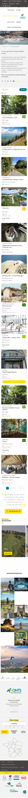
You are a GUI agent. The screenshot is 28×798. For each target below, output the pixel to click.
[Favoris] (21, 6)
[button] (24, 7)
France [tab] (4, 732)
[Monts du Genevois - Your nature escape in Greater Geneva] (22, 16)
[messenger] (25, 793)
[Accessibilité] (19, 7)
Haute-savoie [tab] (23, 732)
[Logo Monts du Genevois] (14, 690)
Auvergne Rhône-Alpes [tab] (14, 732)
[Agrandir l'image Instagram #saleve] (14, 659)
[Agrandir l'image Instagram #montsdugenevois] (7, 584)
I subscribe (14, 723)
